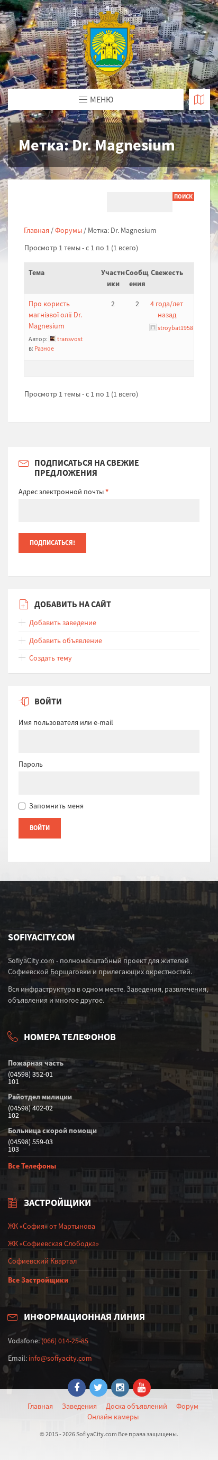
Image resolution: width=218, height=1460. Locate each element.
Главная (36, 230)
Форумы (68, 230)
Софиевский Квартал (42, 1261)
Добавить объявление (65, 640)
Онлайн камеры (113, 1416)
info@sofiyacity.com (60, 1358)
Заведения (79, 1406)
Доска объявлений (136, 1406)
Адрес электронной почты (63, 491)
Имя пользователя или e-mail (66, 722)
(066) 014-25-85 (64, 1340)
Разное (44, 348)
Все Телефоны (32, 1166)
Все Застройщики (38, 1280)
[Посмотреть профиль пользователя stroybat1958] (153, 328)
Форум (187, 1406)
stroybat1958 (175, 328)
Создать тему (50, 658)
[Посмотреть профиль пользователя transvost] (52, 339)
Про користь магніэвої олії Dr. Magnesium (55, 315)
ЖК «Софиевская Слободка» (53, 1243)
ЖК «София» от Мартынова (51, 1226)
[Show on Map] (199, 99)
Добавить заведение (62, 622)
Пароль (31, 764)
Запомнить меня (56, 806)
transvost (70, 339)
